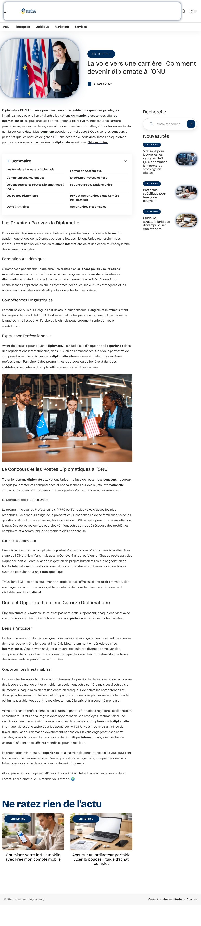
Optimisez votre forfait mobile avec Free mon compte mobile (33, 857)
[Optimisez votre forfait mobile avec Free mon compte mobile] (33, 831)
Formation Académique (86, 171)
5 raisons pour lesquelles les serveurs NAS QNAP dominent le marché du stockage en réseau (155, 162)
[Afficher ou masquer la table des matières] (79, 161)
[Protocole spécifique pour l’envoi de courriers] (186, 192)
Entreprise (101, 54)
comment (47, 131)
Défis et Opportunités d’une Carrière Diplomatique (94, 197)
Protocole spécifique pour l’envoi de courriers (154, 195)
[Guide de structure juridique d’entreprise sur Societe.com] (186, 220)
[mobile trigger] (7, 11)
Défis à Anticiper (18, 206)
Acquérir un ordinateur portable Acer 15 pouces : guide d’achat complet (101, 859)
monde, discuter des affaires (96, 115)
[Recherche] (183, 11)
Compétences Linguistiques (26, 177)
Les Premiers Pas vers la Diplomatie (30, 169)
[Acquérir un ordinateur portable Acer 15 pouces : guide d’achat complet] (101, 831)
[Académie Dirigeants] (28, 11)
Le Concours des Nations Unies (91, 184)
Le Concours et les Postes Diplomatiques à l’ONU (35, 186)
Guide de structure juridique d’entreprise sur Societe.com (156, 223)
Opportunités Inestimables (88, 206)
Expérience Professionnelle (88, 177)
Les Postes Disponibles (22, 195)
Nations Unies (98, 142)
